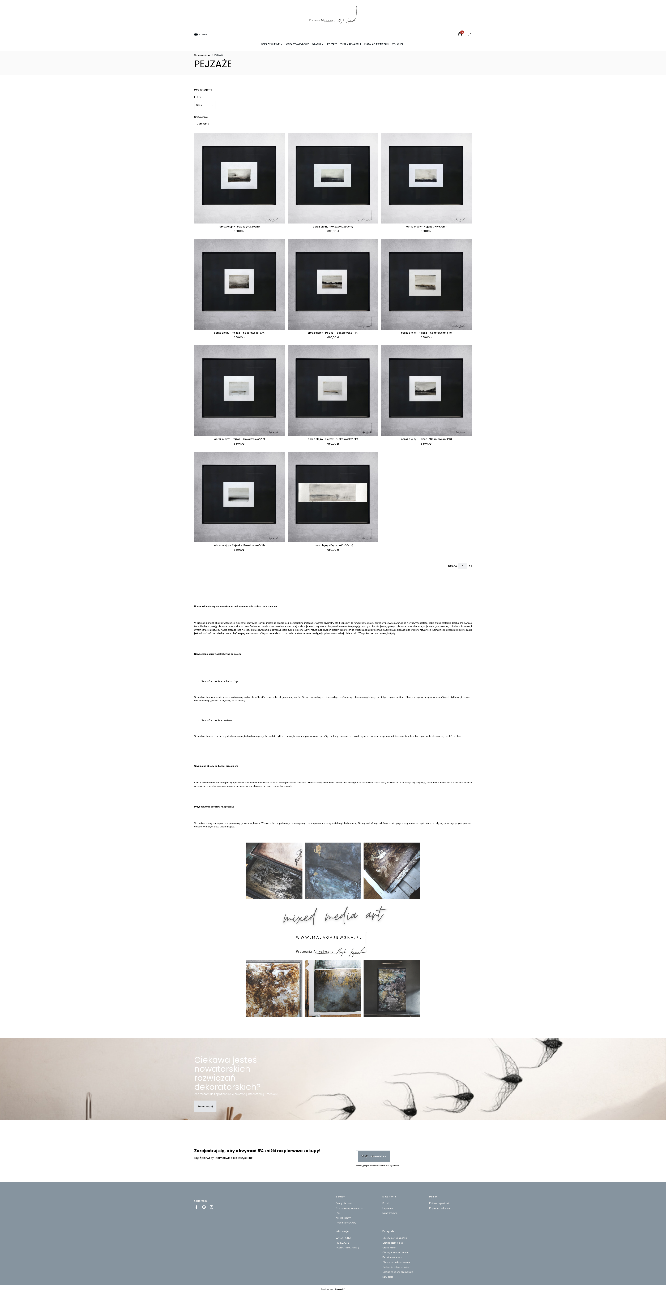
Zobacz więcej (205, 1106)
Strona (452, 566)
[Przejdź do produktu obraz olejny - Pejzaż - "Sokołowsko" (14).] (333, 284)
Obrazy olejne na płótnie (394, 1237)
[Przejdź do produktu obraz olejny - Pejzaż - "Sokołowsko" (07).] (239, 284)
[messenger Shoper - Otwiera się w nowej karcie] (204, 1207)
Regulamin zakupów (439, 1208)
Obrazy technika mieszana (396, 1262)
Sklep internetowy (332, 1289)
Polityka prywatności (439, 1203)
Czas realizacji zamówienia (349, 1208)
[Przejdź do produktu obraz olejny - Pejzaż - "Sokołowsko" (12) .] (239, 390)
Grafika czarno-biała (392, 1242)
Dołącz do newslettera (374, 1156)
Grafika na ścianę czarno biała (397, 1271)
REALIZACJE (342, 1242)
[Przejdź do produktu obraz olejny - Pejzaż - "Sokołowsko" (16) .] (426, 390)
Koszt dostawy (343, 1217)
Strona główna (202, 55)
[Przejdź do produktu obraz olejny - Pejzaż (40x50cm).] (239, 178)
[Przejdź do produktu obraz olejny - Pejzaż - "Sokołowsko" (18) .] (426, 284)
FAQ (338, 1213)
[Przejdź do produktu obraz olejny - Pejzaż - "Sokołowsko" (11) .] (333, 390)
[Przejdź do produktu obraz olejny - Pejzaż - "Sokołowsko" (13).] (239, 497)
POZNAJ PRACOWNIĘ (347, 1247)
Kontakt (386, 1203)
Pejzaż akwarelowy (392, 1257)
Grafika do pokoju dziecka (395, 1267)
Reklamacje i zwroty (346, 1222)
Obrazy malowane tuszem (395, 1252)
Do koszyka (237, 217)
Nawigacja (387, 1276)
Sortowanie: (201, 117)
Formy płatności (344, 1203)
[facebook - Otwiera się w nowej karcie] (196, 1207)
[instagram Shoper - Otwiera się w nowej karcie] (211, 1207)
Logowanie (387, 1208)
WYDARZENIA (343, 1237)
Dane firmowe (389, 1213)
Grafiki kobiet (389, 1247)
